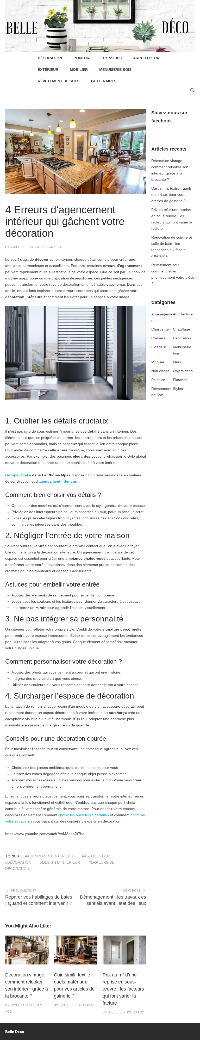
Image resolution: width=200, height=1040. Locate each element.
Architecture (147, 58)
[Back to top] (195, 1035)
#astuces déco (97, 856)
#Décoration (18, 862)
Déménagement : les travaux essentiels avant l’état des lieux (113, 900)
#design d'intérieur (60, 862)
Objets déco (183, 371)
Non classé (160, 371)
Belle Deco (14, 1032)
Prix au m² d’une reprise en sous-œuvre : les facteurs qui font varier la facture (123, 989)
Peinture (82, 58)
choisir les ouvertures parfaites (83, 815)
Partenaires (103, 81)
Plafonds (180, 380)
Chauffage (181, 329)
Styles (178, 389)
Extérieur (48, 69)
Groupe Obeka (18, 475)
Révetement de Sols (58, 81)
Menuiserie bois (115, 69)
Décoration (50, 58)
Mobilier (79, 69)
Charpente (160, 329)
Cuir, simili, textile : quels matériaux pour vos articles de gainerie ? (171, 194)
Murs (177, 362)
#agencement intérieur (49, 856)
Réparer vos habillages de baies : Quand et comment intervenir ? (38, 900)
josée (15, 247)
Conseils (112, 58)
